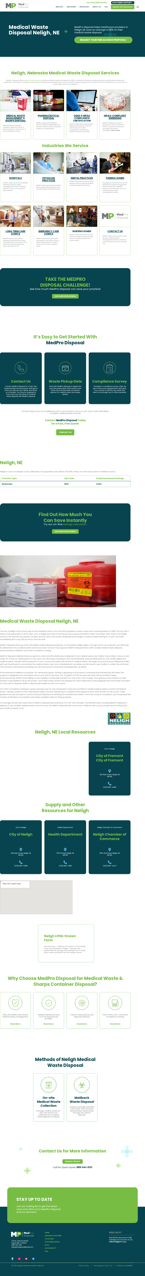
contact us (65, 432)
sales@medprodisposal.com (22, 1247)
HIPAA (86, 115)
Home (47, 1233)
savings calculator (74, 524)
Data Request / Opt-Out (103, 1265)
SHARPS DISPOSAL (15, 120)
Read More (15, 1024)
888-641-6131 (16, 1245)
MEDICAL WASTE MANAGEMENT (15, 117)
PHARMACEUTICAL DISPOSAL (49, 117)
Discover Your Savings (65, 296)
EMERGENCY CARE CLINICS (49, 232)
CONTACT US (115, 231)
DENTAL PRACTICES (82, 178)
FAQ (46, 1251)
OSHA (77, 115)
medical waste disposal (32, 80)
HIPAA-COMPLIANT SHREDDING (115, 117)
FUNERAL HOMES (115, 178)
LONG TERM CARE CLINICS (15, 232)
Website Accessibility (125, 1265)
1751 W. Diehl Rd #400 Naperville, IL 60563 (19, 1242)
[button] (97, 2)
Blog (47, 1245)
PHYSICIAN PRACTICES (48, 179)
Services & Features (53, 1236)
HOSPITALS (15, 178)
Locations (49, 1239)
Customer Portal (52, 1242)
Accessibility (50, 1248)
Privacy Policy (84, 1265)
